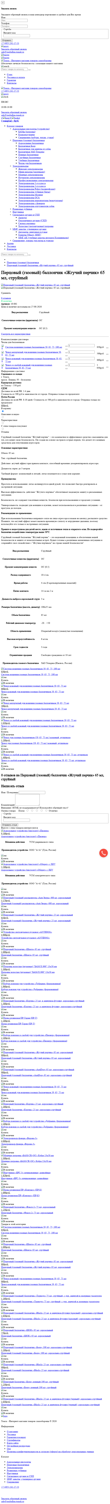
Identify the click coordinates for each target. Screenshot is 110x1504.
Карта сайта (12, 1443)
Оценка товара (8, 810)
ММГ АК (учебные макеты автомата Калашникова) (43, 237)
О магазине (12, 1431)
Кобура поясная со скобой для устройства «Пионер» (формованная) (34, 1040)
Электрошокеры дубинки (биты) (34, 191)
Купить (4, 680)
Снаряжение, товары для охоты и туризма (33, 240)
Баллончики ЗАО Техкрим (31, 151)
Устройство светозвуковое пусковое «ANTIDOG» (25, 937)
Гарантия (11, 80)
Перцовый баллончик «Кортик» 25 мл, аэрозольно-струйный (31, 1109)
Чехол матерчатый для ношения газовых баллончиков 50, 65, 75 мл (34, 708)
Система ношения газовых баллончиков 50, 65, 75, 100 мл (33, 347)
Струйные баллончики (29, 157)
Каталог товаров (15, 126)
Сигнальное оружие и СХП (26, 214)
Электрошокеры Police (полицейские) (36, 189)
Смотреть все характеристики (15, 334)
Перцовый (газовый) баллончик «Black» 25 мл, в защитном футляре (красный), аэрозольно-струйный (51, 1318)
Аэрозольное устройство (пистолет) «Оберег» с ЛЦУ (27, 869)
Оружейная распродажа (18, 1445)
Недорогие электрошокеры (31, 177)
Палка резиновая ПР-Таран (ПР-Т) (18, 1023)
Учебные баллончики (28, 160)
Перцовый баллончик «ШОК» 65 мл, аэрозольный (26, 1335)
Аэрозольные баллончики (31, 143)
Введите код (9, 32)
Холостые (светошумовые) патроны (35, 226)
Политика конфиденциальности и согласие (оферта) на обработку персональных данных (50, 1451)
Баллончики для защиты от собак (34, 148)
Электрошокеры (21, 166)
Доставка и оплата (16, 77)
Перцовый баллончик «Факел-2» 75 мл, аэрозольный (27, 1212)
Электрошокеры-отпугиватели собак (36, 206)
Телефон (5, 23)
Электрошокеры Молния (30, 194)
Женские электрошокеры (30, 169)
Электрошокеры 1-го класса (32, 183)
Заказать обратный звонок (14, 49)
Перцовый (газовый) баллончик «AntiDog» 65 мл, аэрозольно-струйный (36, 1075)
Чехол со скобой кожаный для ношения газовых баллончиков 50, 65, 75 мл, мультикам (43, 760)
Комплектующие (26, 134)
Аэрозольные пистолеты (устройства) (31, 128)
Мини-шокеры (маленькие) (31, 171)
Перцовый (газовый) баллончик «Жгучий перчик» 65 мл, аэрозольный (36, 1058)
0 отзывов (6, 298)
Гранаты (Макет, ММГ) (29, 234)
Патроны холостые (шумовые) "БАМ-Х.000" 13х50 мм (28, 972)
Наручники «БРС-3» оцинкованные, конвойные (24, 1178)
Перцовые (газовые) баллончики (29, 140)
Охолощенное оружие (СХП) (32, 220)
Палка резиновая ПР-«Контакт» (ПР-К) (20, 1195)
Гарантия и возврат (16, 1437)
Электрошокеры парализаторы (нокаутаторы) (40, 200)
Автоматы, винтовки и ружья (32, 232)
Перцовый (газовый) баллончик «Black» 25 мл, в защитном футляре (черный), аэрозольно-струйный (50, 1404)
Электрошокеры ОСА (29, 197)
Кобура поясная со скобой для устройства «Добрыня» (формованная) (34, 1126)
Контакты (11, 83)
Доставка (11, 246)
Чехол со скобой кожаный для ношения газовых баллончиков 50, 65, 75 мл (28, 366)
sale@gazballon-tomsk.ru (12, 52)
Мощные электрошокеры (30, 174)
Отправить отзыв (9, 825)
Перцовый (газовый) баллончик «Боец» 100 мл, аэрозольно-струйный (35, 1353)
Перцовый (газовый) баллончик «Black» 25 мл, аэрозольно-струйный (35, 1370)
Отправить (6, 40)
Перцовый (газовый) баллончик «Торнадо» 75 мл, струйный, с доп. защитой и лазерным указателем (50, 1301)
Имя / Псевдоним (9, 792)
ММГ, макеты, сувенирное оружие (29, 229)
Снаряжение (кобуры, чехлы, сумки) (36, 137)
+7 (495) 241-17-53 (10, 1487)
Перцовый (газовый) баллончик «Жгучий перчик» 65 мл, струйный (40, 265)
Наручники (18, 211)
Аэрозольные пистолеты (19, 1461)
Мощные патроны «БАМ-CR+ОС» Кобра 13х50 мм (26, 1161)
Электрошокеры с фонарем (31, 203)
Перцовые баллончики (18, 1464)
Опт (9, 1448)
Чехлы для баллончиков (30, 163)
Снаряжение (13, 1482)
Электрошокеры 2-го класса (32, 186)
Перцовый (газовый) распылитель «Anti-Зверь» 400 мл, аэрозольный (35, 903)
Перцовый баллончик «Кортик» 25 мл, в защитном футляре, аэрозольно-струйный (41, 1006)
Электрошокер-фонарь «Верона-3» (18, 1144)
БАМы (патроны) (26, 131)
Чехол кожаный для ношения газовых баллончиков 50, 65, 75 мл (32, 691)
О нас (9, 74)
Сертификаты (13, 1440)
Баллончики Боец (27, 146)
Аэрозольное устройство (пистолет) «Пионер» (24, 836)
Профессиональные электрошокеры (35, 180)
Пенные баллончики (28, 154)
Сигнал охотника (26, 223)
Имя (3, 17)
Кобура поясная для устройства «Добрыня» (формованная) (29, 989)
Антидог (22, 217)
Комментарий (8, 804)
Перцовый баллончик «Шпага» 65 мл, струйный (25, 955)
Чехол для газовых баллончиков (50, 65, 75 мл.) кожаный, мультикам (34, 743)
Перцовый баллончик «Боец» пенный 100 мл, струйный (28, 1387)
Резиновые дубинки (22, 209)
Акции (10, 243)
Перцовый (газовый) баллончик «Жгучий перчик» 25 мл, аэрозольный (36, 920)
